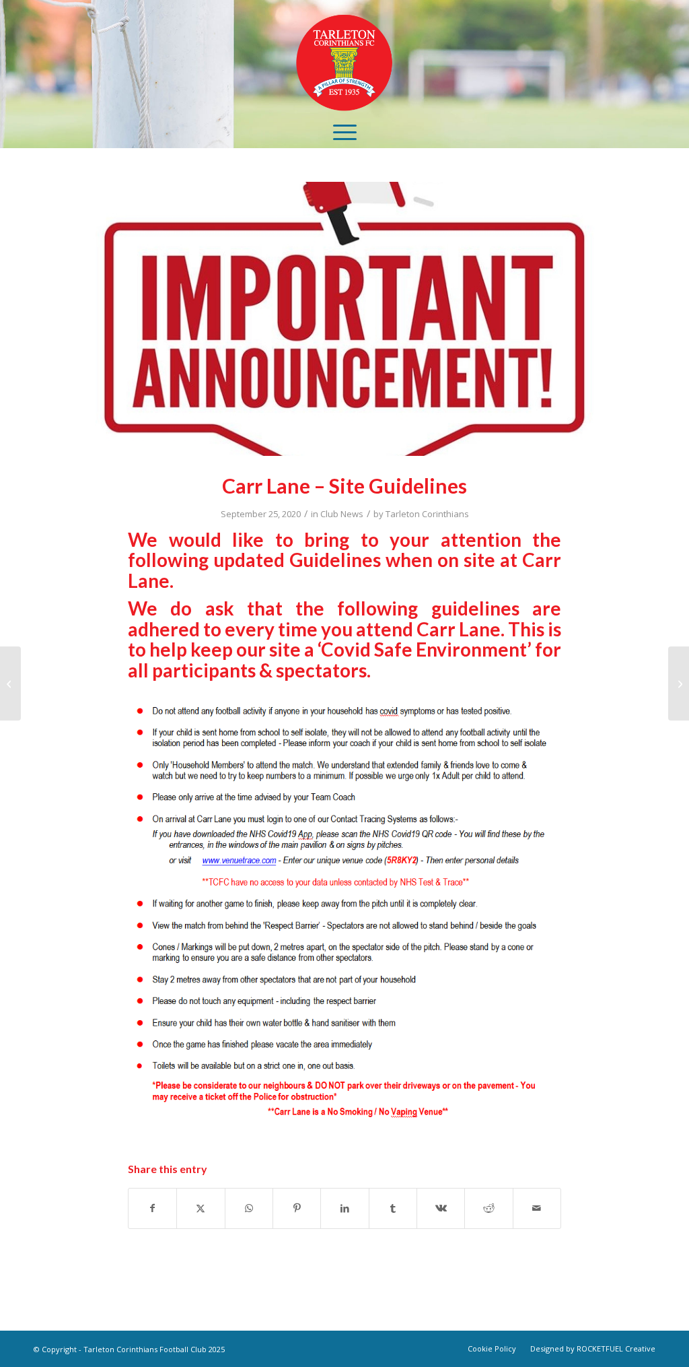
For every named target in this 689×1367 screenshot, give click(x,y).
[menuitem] (344, 131)
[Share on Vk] (440, 1208)
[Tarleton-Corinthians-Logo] (344, 57)
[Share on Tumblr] (392, 1208)
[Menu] (344, 131)
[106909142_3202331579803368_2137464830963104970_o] (344, 319)
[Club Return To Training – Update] (10, 683)
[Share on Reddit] (488, 1208)
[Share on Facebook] (152, 1208)
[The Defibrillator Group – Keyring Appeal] (678, 683)
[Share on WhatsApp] (249, 1208)
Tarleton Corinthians (427, 514)
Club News (341, 514)
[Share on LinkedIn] (344, 1208)
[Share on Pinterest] (296, 1208)
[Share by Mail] (536, 1208)
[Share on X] (200, 1208)
